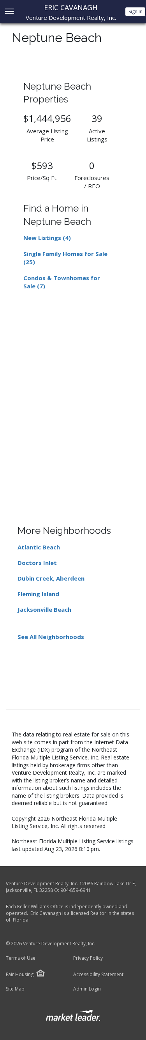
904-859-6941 (75, 890)
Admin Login (87, 989)
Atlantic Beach (39, 547)
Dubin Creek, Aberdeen (51, 578)
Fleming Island (38, 594)
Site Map (15, 989)
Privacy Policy (88, 958)
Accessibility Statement (98, 974)
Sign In (135, 11)
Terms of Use (20, 958)
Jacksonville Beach (44, 609)
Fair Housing (19, 974)
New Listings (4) (47, 238)
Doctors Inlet (37, 563)
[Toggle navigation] (9, 11)
